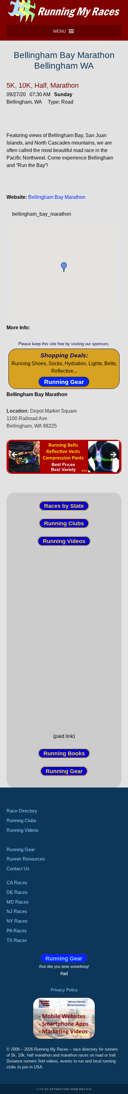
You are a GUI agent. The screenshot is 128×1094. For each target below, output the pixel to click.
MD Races (18, 902)
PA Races (17, 930)
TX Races (17, 940)
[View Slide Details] (64, 456)
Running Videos (64, 541)
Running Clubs (64, 523)
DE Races (17, 892)
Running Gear (64, 381)
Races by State (64, 506)
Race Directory (22, 810)
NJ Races (17, 911)
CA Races (17, 882)
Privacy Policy (64, 989)
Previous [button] (15, 455)
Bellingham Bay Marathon (56, 197)
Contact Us (18, 868)
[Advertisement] (64, 634)
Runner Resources (26, 858)
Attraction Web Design (71, 1089)
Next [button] (113, 455)
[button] (59, 31)
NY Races (17, 921)
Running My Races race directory (64, 11)
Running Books (64, 753)
